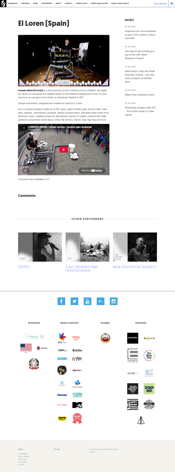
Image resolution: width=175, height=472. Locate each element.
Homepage (12, 3)
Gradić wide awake (120, 3)
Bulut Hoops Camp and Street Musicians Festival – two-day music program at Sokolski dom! (140, 76)
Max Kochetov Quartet (135, 267)
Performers (47, 3)
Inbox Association (99, 3)
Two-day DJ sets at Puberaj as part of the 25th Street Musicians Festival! (140, 55)
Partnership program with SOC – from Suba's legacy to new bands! (140, 111)
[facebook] (61, 301)
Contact (68, 3)
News (35, 3)
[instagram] (113, 301)
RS (172, 3)
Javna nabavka (160, 3)
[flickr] (100, 301)
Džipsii (24, 267)
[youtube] (87, 301)
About (58, 3)
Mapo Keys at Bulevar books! (140, 94)
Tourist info (81, 3)
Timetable (25, 3)
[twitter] (74, 301)
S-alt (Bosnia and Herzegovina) (82, 269)
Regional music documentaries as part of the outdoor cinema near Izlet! (140, 35)
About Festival (23, 456)
